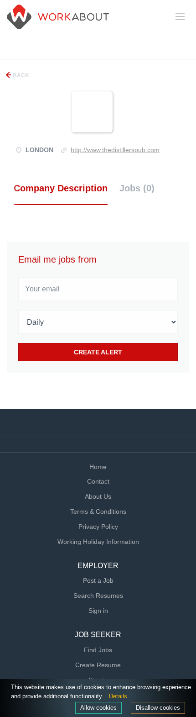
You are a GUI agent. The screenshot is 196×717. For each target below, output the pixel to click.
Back (20, 75)
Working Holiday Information (98, 541)
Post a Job (98, 580)
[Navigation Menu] (180, 16)
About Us (98, 496)
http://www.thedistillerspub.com (115, 149)
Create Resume (98, 665)
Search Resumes (98, 595)
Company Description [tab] (61, 188)
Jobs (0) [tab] (137, 188)
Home (98, 466)
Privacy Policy (98, 526)
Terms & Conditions (98, 511)
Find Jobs (98, 650)
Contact (98, 481)
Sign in (98, 610)
